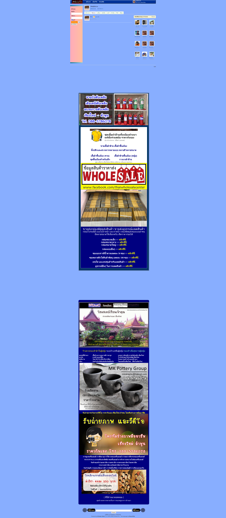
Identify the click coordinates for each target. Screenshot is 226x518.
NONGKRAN (152, 36)
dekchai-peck (138, 47)
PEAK (137, 57)
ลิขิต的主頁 (93, 8)
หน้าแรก (88, 1)
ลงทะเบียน (143, 2)
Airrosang (144, 26)
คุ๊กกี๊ (74, 20)
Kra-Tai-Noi (152, 47)
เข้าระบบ (138, 2)
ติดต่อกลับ (118, 514)
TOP (155, 66)
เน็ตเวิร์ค (94, 1)
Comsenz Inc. (116, 516)
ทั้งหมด (153, 16)
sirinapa (145, 47)
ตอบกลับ (97, 17)
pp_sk (137, 26)
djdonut (144, 57)
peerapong (137, 36)
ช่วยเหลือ (101, 1)
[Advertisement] (114, 79)
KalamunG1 (152, 57)
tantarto (144, 36)
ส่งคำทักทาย (100, 8)
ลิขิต (91, 17)
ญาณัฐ (151, 26)
